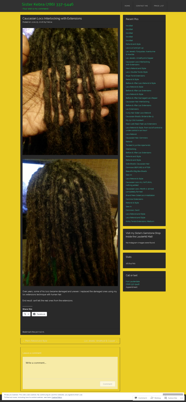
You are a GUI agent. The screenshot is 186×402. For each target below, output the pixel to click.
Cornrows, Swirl (133, 210)
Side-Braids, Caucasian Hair (138, 164)
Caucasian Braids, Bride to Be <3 (139, 116)
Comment (107, 384)
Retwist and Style (133, 156)
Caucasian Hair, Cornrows (137, 138)
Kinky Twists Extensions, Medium (140, 221)
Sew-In (129, 175)
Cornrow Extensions (134, 199)
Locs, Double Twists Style (136, 72)
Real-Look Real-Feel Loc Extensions (141, 124)
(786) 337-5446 (133, 284)
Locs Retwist (131, 134)
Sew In (129, 206)
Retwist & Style (132, 79)
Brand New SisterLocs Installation (140, 195)
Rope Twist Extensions (135, 76)
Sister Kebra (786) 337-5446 (48, 4)
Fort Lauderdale (133, 281)
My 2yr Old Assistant (134, 120)
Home (127, 6)
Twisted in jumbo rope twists (138, 145)
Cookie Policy (57, 397)
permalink (39, 332)
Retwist (129, 141)
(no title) (129, 26)
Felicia (49, 22)
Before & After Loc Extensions (138, 90)
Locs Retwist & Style (134, 87)
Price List (159, 6)
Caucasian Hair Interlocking (137, 102)
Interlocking (131, 149)
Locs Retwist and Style (135, 214)
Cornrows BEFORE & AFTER (138, 167)
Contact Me (142, 6)
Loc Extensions (132, 109)
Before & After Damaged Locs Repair (142, 98)
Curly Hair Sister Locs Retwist (138, 113)
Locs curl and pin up (134, 48)
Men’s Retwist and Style (35, 341)
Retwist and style (133, 44)
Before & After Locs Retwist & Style (141, 83)
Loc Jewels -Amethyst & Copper (101, 341)
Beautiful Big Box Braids (136, 171)
